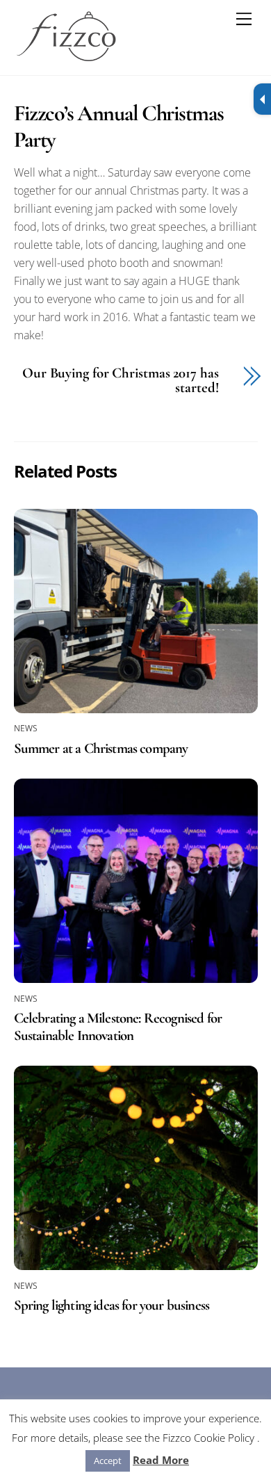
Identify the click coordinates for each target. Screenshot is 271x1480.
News (26, 728)
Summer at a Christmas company (101, 748)
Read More (161, 1460)
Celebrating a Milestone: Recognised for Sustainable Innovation (118, 1026)
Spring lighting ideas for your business (112, 1305)
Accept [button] (108, 1460)
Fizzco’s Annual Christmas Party (119, 126)
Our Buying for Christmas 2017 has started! (120, 381)
